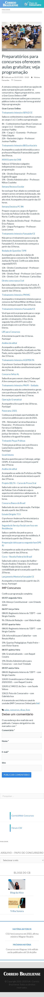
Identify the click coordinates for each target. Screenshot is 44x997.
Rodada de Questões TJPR (14, 250)
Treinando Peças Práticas (13, 440)
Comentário (8, 730)
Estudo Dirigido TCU (11, 514)
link (37, 703)
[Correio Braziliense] (11, 4)
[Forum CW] (22, 828)
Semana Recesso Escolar (13, 186)
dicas (22, 710)
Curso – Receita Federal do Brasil (17, 556)
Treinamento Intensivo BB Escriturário (19, 145)
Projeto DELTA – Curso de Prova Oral (19, 483)
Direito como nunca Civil (13, 280)
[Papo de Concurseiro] (32, 4)
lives (28, 710)
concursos (14, 710)
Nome (5, 741)
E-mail (5, 752)
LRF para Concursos (11, 332)
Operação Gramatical (12, 399)
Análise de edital (9, 343)
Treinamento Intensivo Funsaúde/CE (18, 233)
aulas (6, 710)
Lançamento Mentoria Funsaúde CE (18, 576)
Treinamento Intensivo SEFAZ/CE (17, 112)
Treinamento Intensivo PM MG (16, 295)
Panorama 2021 (9, 410)
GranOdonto (8, 455)
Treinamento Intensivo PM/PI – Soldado (20, 385)
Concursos (18, 80)
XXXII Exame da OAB (11, 159)
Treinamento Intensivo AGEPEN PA (18, 360)
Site (4, 762)
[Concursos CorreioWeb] (22, 815)
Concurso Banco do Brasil (13, 503)
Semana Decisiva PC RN (13, 206)
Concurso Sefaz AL (10, 374)
